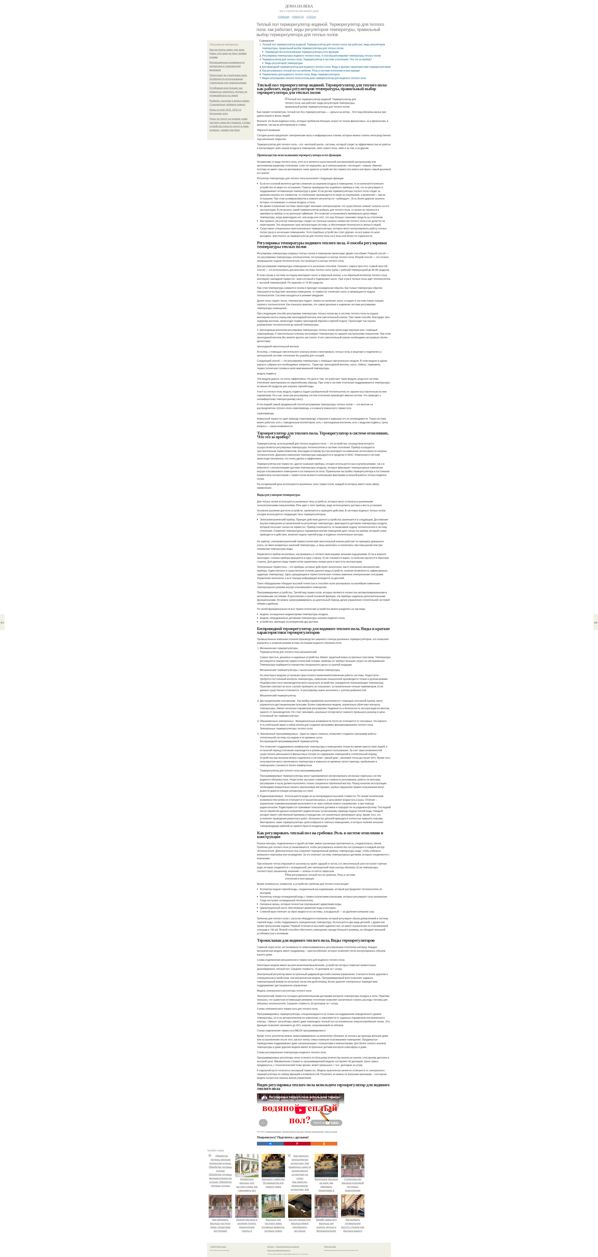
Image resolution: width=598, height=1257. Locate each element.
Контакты (270, 1246)
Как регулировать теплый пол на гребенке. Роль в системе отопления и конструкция (311, 70)
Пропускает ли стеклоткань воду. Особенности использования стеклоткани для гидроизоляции (228, 79)
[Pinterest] (297, 1144)
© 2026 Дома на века (218, 1246)
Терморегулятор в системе (293, 1131)
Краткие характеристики (314, 1131)
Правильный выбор (273, 1131)
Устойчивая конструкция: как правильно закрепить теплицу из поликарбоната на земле (228, 92)
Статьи (311, 16)
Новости (298, 16)
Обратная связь (330, 1246)
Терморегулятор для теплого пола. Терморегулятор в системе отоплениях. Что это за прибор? (317, 59)
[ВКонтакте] (270, 1144)
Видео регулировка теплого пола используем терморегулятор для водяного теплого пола (314, 78)
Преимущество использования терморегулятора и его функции (302, 52)
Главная (283, 16)
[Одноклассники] (324, 1144)
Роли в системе (331, 1131)
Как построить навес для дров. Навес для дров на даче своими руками (228, 53)
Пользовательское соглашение (287, 1246)
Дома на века (299, 6)
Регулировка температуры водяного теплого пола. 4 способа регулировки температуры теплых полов (321, 55)
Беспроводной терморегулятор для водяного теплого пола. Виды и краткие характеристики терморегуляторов (326, 67)
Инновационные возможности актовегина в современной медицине (226, 66)
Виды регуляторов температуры (284, 63)
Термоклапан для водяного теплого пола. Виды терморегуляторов (300, 74)
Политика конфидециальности (278, 1250)
